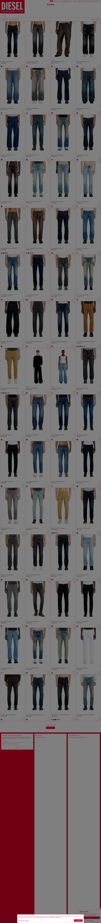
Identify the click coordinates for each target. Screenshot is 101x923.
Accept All (78, 920)
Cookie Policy (58, 917)
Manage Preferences (41, 917)
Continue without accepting (23, 920)
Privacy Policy (51, 917)
